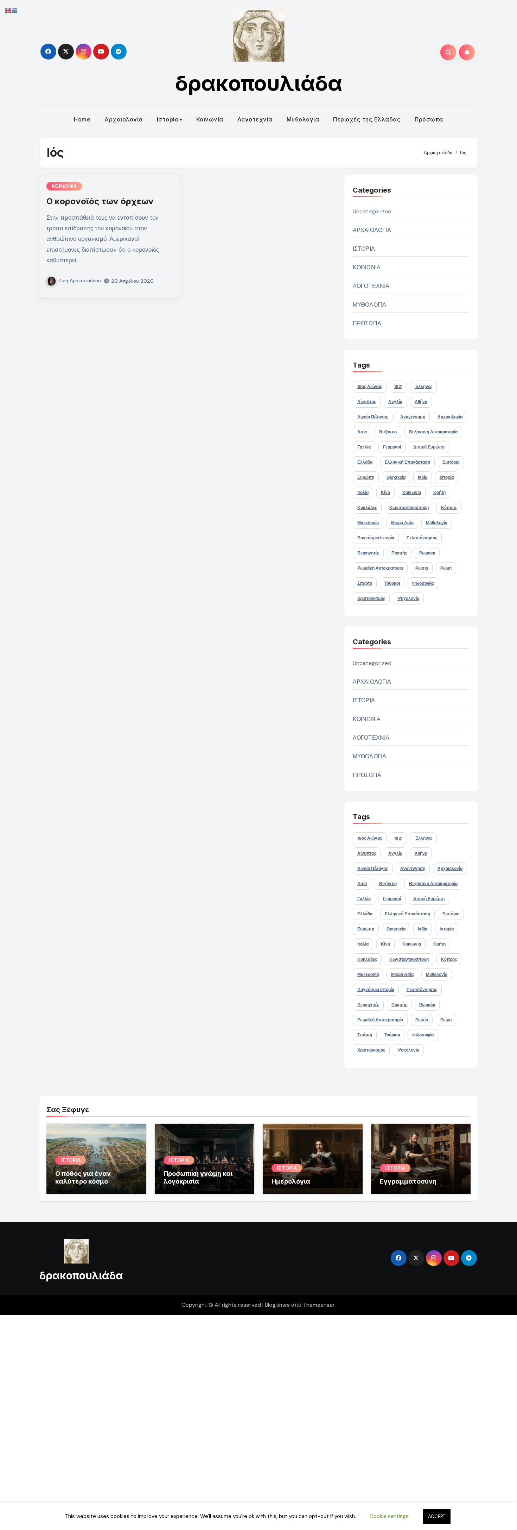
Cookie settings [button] (389, 1516)
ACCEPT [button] (436, 1516)
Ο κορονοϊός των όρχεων (100, 201)
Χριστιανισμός (371, 598)
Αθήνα (421, 402)
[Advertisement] (212, 1420)
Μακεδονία (368, 523)
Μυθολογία (303, 119)
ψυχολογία (408, 598)
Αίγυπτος (366, 402)
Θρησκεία (396, 477)
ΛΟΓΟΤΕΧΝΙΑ (371, 286)
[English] (8, 10)
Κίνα (385, 492)
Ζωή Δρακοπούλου (79, 280)
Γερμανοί (392, 447)
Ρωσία (421, 568)
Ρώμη (446, 568)
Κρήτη (439, 492)
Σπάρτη (364, 583)
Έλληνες (423, 386)
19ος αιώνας (369, 386)
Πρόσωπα (429, 119)
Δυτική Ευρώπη (429, 447)
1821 (398, 386)
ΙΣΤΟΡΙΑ (364, 248)
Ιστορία (168, 119)
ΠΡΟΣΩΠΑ (367, 323)
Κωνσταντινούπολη (409, 507)
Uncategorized (372, 211)
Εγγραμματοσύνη (408, 1181)
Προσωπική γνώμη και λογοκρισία (198, 1177)
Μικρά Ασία (402, 523)
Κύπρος (449, 507)
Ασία (362, 432)
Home (82, 119)
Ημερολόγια (291, 1181)
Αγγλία (395, 402)
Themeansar (318, 1305)
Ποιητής (399, 553)
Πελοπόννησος (422, 538)
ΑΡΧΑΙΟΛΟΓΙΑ (372, 230)
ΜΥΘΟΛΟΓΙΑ (370, 304)
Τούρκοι (392, 583)
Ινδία (422, 477)
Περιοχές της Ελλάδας (367, 119)
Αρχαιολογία (123, 119)
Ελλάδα (364, 462)
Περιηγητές (368, 553)
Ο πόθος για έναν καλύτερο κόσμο (83, 1177)
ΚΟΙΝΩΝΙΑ (64, 186)
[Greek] (15, 10)
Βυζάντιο (388, 432)
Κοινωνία (209, 119)
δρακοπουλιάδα (258, 83)
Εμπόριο (450, 462)
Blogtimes (277, 1305)
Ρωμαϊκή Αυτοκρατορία (380, 568)
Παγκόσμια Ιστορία (375, 538)
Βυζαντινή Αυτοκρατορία (433, 432)
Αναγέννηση (412, 417)
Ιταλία (363, 492)
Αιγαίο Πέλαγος (372, 417)
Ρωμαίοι (427, 553)
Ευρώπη (365, 477)
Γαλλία (364, 447)
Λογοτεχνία (255, 119)
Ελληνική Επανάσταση (407, 462)
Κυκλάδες (367, 507)
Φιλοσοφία (423, 583)
